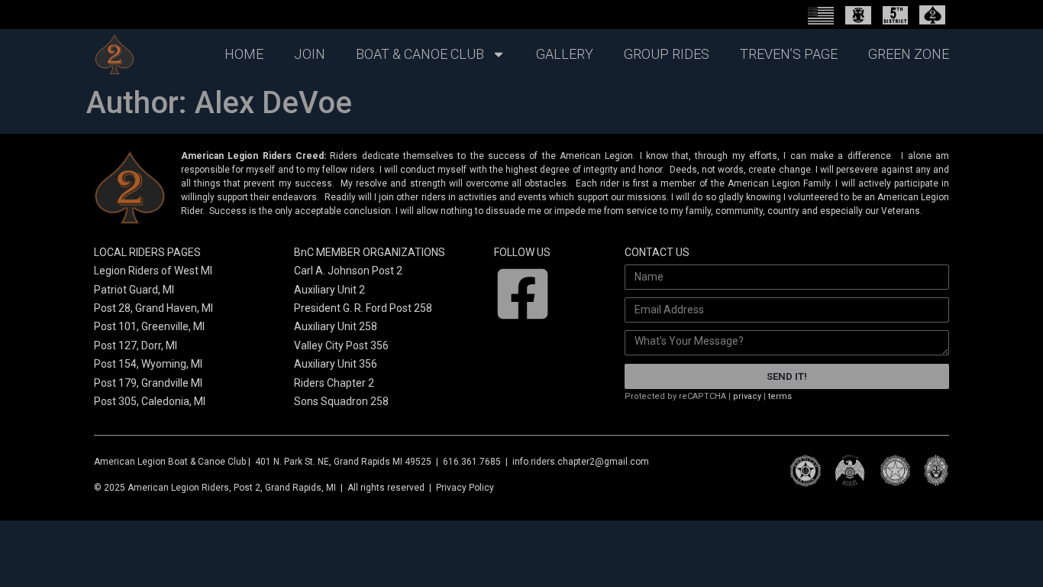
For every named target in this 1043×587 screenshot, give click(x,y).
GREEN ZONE (908, 54)
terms (780, 396)
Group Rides (666, 54)
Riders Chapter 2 (334, 383)
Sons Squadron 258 (341, 401)
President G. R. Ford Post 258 (363, 308)
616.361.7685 (472, 461)
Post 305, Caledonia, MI (151, 401)
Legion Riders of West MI (153, 270)
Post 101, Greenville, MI (149, 326)
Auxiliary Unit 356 (335, 364)
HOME (243, 54)
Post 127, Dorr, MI (135, 345)
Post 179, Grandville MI (148, 383)
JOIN (309, 54)
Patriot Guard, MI (134, 290)
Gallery (564, 54)
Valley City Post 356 (341, 345)
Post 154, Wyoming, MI (148, 364)
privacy (747, 396)
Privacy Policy (465, 487)
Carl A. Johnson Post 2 (348, 270)
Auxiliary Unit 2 (329, 290)
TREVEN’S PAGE (789, 54)
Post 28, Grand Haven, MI (153, 308)
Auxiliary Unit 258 (335, 326)
